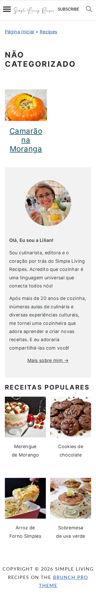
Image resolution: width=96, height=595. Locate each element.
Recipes (48, 31)
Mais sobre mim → (48, 360)
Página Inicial (19, 31)
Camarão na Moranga (25, 140)
